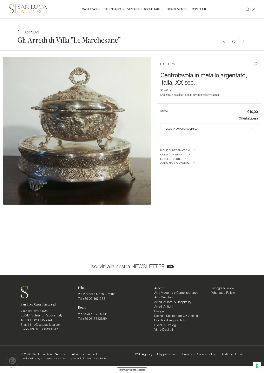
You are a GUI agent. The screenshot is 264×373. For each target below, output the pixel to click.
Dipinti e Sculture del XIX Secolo (176, 315)
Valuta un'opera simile (182, 128)
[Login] (254, 9)
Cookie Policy (206, 354)
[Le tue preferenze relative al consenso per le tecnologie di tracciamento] (257, 366)
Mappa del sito (167, 354)
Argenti (159, 288)
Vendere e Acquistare (144, 9)
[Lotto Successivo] (243, 41)
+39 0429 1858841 (38, 320)
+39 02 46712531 (94, 298)
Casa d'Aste (91, 9)
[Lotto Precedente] (224, 41)
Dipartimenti (176, 9)
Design (159, 311)
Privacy (187, 354)
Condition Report (172, 154)
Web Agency (143, 354)
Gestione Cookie (231, 354)
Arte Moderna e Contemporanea (176, 292)
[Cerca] (247, 9)
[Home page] (27, 8)
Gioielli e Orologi (165, 325)
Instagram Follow (222, 288)
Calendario (112, 9)
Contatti (199, 9)
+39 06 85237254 (95, 318)
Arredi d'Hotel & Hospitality (172, 302)
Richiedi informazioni (175, 150)
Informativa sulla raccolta (132, 369)
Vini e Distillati (163, 329)
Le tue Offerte (170, 158)
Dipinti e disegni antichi (170, 320)
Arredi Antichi (163, 306)
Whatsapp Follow (223, 292)
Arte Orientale (163, 297)
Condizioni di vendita (175, 163)
